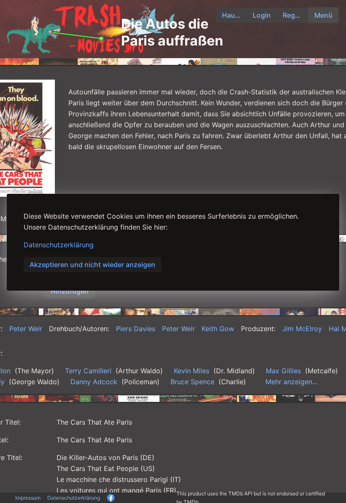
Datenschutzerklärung (59, 245)
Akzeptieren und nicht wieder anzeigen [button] (92, 264)
